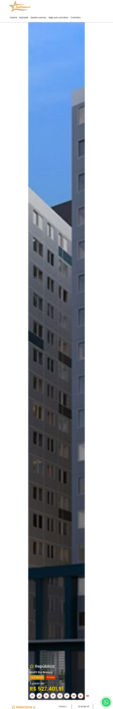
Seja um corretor (58, 17)
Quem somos (38, 17)
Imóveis (23, 17)
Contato (76, 17)
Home (13, 17)
